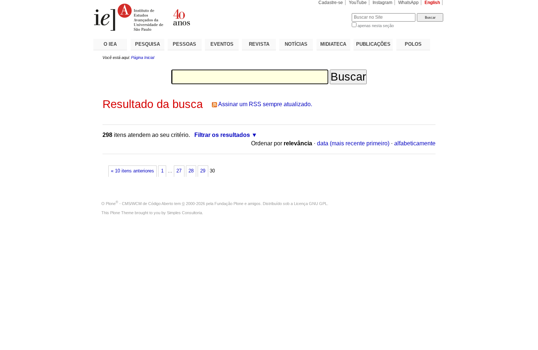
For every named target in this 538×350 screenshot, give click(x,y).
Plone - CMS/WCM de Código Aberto (139, 203)
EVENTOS (221, 44)
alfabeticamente (415, 143)
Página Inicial (142, 57)
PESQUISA (147, 44)
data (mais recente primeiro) (353, 143)
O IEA (110, 44)
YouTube (358, 2)
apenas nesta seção (376, 25)
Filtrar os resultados (222, 135)
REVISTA (259, 44)
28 (191, 171)
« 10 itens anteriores (132, 171)
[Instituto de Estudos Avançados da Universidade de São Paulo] (181, 17)
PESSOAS (184, 44)
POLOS (413, 44)
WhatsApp (408, 2)
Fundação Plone (228, 203)
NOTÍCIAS (296, 44)
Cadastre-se (330, 2)
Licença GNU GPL (310, 203)
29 (202, 171)
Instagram (382, 2)
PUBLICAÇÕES (373, 44)
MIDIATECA (333, 44)
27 (179, 171)
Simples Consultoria (184, 213)
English (432, 2)
